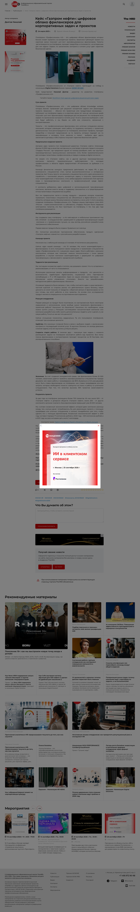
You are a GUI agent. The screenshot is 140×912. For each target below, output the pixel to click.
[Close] (98, 425)
